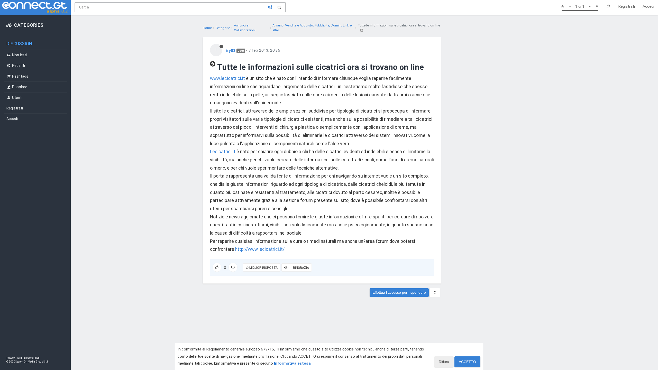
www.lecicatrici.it (227, 78)
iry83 (230, 50)
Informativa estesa (292, 363)
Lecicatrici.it (222, 151)
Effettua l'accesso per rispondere (399, 292)
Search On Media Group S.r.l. (32, 361)
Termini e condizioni (28, 357)
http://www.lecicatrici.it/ (260, 249)
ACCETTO (467, 362)
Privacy (10, 357)
